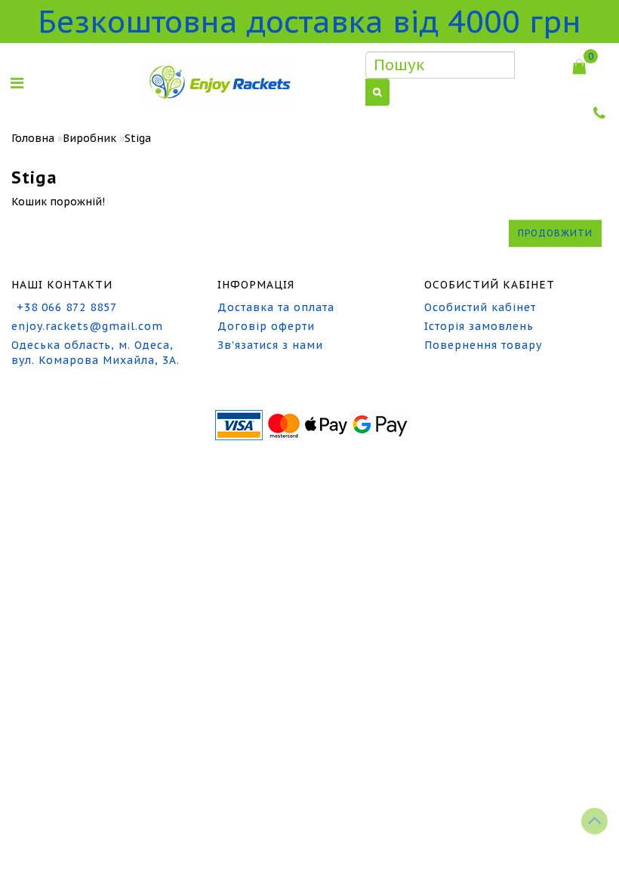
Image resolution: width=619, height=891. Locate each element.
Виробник (89, 138)
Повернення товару (483, 345)
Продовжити (555, 233)
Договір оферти (266, 326)
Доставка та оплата (275, 307)
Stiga (138, 138)
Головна (32, 138)
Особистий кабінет (480, 307)
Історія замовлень (479, 326)
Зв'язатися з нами (270, 345)
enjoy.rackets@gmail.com (87, 326)
